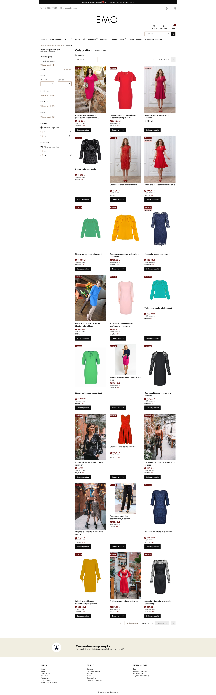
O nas (42, 669)
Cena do (61, 80)
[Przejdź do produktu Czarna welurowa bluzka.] (90, 151)
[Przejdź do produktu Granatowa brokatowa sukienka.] (160, 506)
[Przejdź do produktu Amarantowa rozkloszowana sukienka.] (160, 89)
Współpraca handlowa (48, 682)
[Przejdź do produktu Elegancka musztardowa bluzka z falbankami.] (125, 228)
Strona (160, 59)
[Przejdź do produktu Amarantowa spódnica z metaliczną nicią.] (125, 359)
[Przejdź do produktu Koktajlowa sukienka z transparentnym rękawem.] (90, 575)
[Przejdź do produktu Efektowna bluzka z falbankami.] (90, 228)
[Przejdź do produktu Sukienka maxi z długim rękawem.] (125, 575)
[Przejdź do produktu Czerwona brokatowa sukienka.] (125, 429)
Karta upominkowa (140, 671)
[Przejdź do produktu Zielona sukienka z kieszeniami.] (90, 367)
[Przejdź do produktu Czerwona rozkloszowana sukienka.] (160, 159)
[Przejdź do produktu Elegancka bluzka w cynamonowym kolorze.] (160, 437)
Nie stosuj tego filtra (51, 128)
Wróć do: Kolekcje (49, 61)
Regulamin (91, 678)
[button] (173, 34)
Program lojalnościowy (141, 676)
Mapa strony (45, 678)
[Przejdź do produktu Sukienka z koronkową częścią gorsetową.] (160, 575)
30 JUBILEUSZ (45, 680)
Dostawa (90, 669)
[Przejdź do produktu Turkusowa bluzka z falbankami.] (160, 290)
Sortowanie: (79, 55)
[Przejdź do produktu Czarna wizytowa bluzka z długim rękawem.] (90, 437)
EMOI (42, 45)
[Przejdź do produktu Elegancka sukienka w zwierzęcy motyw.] (90, 506)
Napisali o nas (138, 673)
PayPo (89, 676)
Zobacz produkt (83, 130)
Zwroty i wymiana (93, 671)
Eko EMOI (44, 676)
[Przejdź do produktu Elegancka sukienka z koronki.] (160, 228)
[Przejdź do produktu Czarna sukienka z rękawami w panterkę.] (160, 367)
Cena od (43, 80)
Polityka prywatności (94, 680)
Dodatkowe (50, 45)
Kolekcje (59, 45)
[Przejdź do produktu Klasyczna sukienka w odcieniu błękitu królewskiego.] (90, 298)
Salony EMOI (45, 673)
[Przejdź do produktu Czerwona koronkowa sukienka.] (125, 159)
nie (45, 136)
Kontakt (43, 671)
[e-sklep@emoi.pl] (61, 8)
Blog (134, 669)
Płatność (90, 673)
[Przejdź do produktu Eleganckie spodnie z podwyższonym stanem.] (125, 498)
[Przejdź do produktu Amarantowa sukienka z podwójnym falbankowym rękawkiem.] (90, 89)
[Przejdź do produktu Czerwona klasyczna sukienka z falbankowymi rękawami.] (125, 89)
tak (45, 132)
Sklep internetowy (107, 692)
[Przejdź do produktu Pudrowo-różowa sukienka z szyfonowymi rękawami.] (125, 298)
